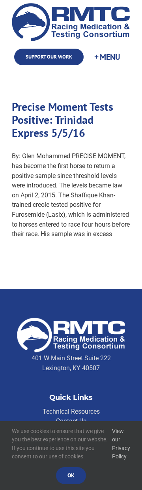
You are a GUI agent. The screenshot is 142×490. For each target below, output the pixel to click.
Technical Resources (71, 411)
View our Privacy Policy (121, 444)
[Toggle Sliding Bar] (106, 57)
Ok (71, 475)
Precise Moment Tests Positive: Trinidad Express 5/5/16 (62, 120)
